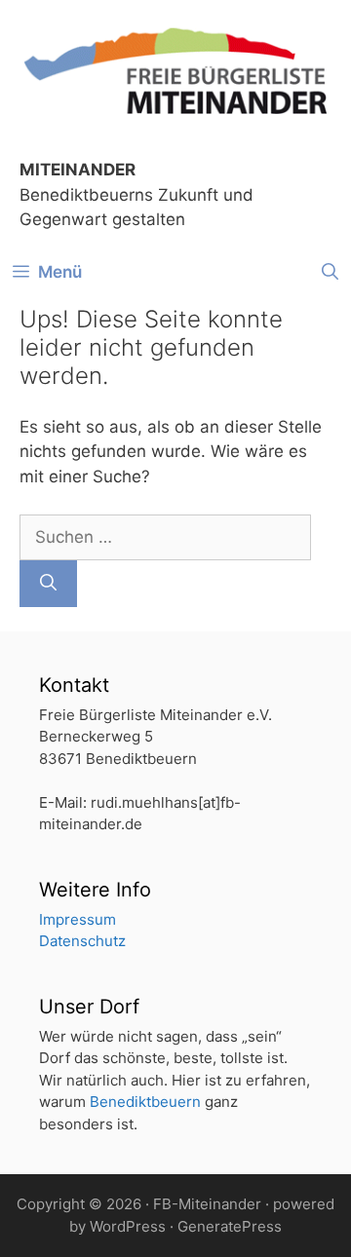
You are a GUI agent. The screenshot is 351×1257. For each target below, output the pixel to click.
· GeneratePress (226, 1226)
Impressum (77, 919)
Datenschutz (82, 941)
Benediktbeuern (145, 1101)
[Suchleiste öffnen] (330, 271)
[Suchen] (48, 583)
